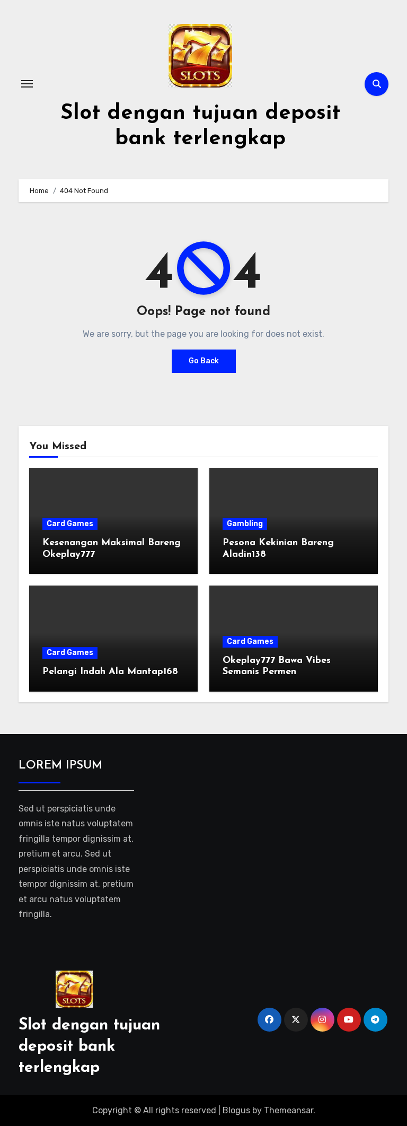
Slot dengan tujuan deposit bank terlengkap (89, 1046)
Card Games (70, 523)
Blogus (236, 1110)
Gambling (245, 523)
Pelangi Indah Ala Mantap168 (110, 672)
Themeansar (288, 1110)
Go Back (204, 360)
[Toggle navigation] (27, 83)
